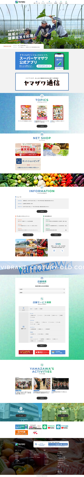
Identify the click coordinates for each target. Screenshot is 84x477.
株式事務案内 (47, 460)
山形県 (21, 289)
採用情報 (16, 457)
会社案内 (16, 458)
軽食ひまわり (60, 455)
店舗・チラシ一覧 (18, 450)
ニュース (16, 453)
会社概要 (18, 460)
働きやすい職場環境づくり (34, 454)
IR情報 (44, 450)
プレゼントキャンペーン (19, 455)
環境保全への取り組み (34, 453)
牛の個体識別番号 (60, 462)
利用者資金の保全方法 (61, 460)
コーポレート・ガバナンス (49, 458)
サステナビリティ (32, 450)
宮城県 (21, 292)
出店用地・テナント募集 (61, 457)
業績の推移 (47, 454)
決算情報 (46, 453)
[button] (1, 26)
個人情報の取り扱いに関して (62, 458)
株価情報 (46, 464)
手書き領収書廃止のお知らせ (62, 464)
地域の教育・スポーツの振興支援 (35, 457)
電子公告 (46, 463)
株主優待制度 (47, 461)
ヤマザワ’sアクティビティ (20, 463)
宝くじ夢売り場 (60, 453)
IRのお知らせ (46, 451)
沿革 (17, 461)
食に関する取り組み (33, 451)
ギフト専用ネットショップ (62, 451)
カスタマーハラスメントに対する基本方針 (63, 466)
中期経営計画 (47, 457)
